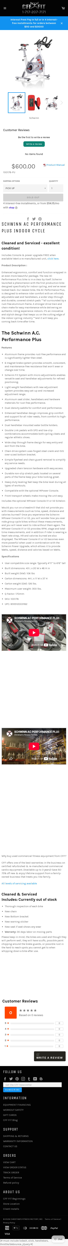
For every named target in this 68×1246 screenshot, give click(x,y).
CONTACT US (10, 1146)
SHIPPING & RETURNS (16, 1136)
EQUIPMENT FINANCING (17, 1104)
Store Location (11, 1203)
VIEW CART (9, 1162)
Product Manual (55, 164)
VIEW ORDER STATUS (14, 1167)
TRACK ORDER (11, 1172)
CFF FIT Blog (10, 1120)
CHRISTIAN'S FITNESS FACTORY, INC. (27, 1219)
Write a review (34, 143)
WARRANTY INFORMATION (18, 1141)
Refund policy (11, 1182)
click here (53, 258)
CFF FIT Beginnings (14, 1198)
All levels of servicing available (19, 883)
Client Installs (11, 1208)
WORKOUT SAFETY (13, 1109)
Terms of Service (12, 1177)
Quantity (53, 181)
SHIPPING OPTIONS (11, 181)
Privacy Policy (9, 1222)
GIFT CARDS (10, 1114)
